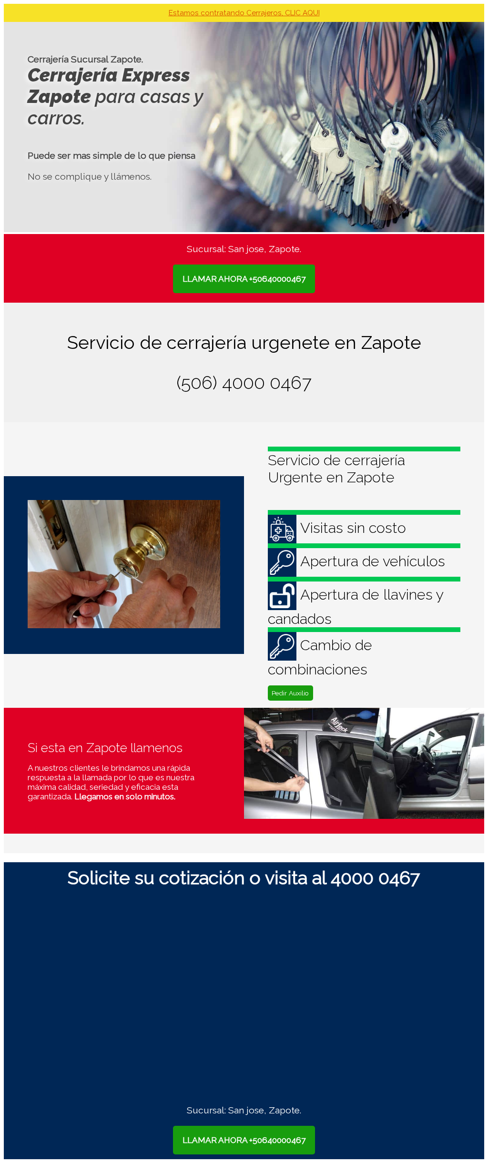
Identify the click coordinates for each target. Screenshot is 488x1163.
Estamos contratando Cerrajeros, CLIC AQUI (244, 13)
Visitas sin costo (353, 527)
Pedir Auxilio (290, 693)
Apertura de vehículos (372, 561)
